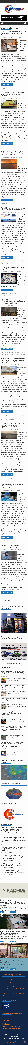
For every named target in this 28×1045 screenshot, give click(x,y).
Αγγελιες (2, 912)
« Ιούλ (4, 995)
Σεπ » (8, 995)
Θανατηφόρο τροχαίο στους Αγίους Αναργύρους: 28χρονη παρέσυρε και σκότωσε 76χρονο (11, 713)
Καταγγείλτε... (6, 1017)
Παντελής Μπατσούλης (17, 37)
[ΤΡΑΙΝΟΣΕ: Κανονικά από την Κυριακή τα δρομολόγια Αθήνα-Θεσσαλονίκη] (9, 215)
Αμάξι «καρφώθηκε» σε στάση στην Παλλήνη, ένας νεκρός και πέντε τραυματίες (12, 94)
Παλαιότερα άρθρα (6, 601)
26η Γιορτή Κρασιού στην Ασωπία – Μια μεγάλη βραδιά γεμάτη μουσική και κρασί (13, 686)
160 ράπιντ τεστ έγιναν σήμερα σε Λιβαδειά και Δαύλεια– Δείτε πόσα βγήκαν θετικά (12, 486)
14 (20, 988)
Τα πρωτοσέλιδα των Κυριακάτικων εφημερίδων (12, 268)
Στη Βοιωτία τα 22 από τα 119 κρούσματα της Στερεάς (10, 546)
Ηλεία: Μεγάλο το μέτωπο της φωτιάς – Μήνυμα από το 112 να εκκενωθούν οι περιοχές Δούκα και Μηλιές (14, 360)
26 (13, 993)
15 (23, 988)
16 (4, 991)
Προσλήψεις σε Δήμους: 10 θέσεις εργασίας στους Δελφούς (14, 699)
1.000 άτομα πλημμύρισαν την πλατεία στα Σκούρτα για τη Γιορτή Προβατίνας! (13, 864)
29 (23, 993)
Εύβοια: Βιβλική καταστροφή (16, 352)
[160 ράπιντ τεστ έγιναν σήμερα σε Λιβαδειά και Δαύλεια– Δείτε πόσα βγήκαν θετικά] (9, 493)
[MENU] (26, 23)
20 (16, 991)
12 (13, 988)
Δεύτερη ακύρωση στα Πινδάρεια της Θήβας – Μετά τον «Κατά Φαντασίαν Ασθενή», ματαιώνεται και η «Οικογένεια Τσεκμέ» (14, 672)
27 (16, 993)
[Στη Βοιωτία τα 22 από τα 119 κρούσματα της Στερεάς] (9, 552)
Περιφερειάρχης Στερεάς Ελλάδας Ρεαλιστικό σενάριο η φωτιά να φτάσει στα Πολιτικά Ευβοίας (14, 153)
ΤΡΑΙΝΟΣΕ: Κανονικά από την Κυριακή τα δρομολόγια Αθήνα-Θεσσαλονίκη (14, 208)
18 (10, 991)
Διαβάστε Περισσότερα (6, 84)
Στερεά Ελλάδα (5, 203)
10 (7, 988)
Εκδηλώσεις (4, 541)
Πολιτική (3, 293)
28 (20, 993)
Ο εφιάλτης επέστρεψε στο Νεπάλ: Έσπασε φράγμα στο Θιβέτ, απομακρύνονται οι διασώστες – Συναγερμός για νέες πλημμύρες (14, 728)
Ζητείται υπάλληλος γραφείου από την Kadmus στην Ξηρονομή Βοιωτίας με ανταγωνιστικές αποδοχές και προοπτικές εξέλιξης (13, 839)
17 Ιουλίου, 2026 (4, 929)
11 (10, 988)
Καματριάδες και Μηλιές (15, 478)
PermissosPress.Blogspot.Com (10, 1030)
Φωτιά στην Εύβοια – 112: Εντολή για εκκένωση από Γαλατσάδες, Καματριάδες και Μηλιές (13, 425)
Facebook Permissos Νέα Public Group (12, 1026)
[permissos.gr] (2, 23)
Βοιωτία (3, 88)
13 (16, 988)
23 (4, 993)
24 (7, 993)
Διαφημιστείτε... (6, 1020)
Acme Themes (17, 1042)
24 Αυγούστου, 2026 (5, 899)
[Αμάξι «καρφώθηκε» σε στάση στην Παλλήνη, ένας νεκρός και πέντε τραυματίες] (9, 101)
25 (10, 993)
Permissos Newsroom (16, 212)
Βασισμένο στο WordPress (8, 1041)
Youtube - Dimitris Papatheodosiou (11, 1028)
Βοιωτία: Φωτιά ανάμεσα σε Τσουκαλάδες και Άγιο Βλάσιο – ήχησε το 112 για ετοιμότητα (13, 848)
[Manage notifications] (24, 1042)
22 (23, 991)
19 (13, 991)
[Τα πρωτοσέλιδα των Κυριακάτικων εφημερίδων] (9, 274)
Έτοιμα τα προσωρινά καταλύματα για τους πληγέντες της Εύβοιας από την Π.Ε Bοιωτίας (13, 33)
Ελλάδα (3, 147)
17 (7, 991)
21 (20, 991)
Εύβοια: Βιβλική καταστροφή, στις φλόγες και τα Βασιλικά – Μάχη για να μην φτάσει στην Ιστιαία (13, 301)
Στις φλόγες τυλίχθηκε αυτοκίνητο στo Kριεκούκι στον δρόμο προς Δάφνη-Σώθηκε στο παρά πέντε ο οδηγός (14, 857)
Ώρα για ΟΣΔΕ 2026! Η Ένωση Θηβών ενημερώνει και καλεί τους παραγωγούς (13, 871)
